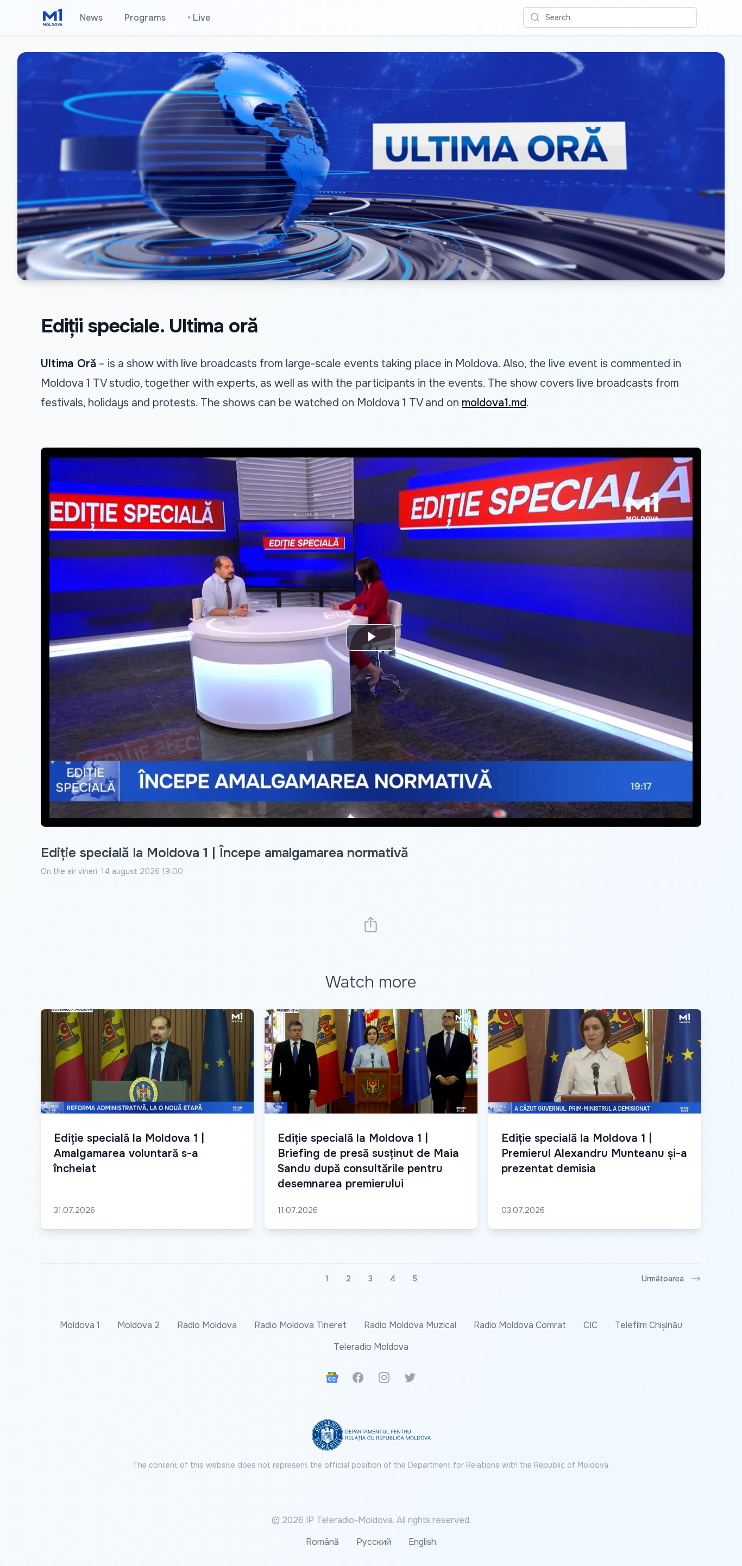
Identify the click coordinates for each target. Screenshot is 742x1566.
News (91, 17)
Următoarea (663, 1279)
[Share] (371, 924)
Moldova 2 (138, 1325)
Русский (373, 1542)
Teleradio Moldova (371, 1347)
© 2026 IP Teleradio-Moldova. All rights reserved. (371, 1520)
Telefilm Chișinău (648, 1325)
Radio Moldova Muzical (410, 1325)
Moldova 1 (80, 1325)
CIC (590, 1325)
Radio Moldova (207, 1325)
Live (198, 17)
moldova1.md (494, 403)
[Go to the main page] (53, 17)
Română (322, 1542)
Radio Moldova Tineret (300, 1325)
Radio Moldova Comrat (520, 1325)
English (422, 1542)
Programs (145, 17)
